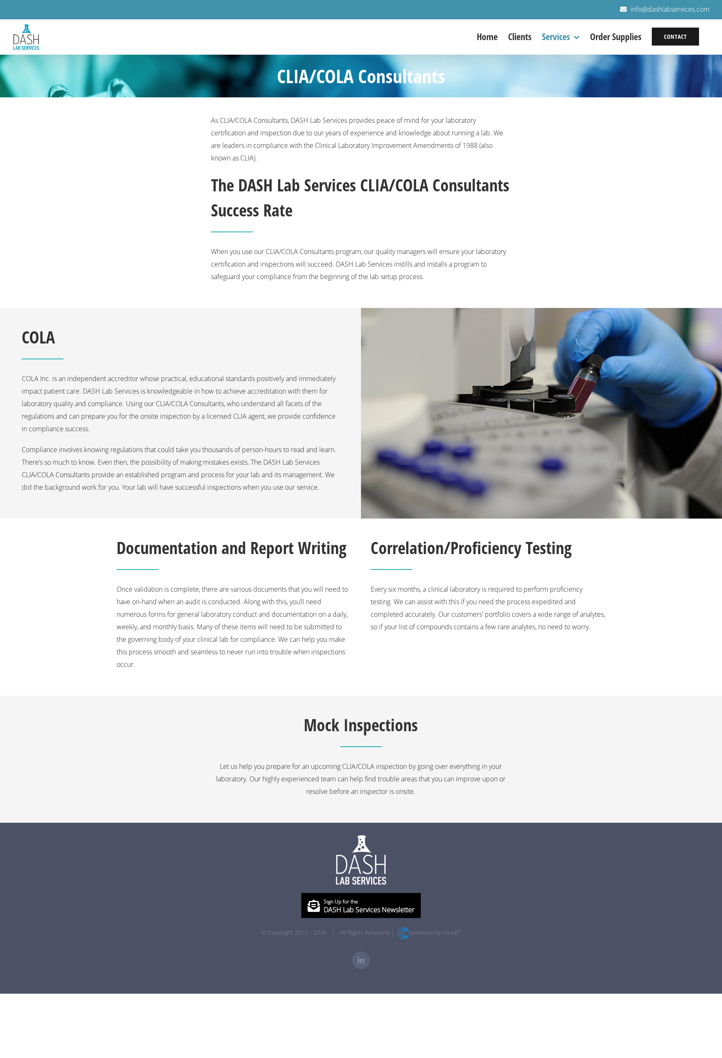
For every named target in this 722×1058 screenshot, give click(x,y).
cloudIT (451, 932)
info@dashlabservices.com (669, 9)
